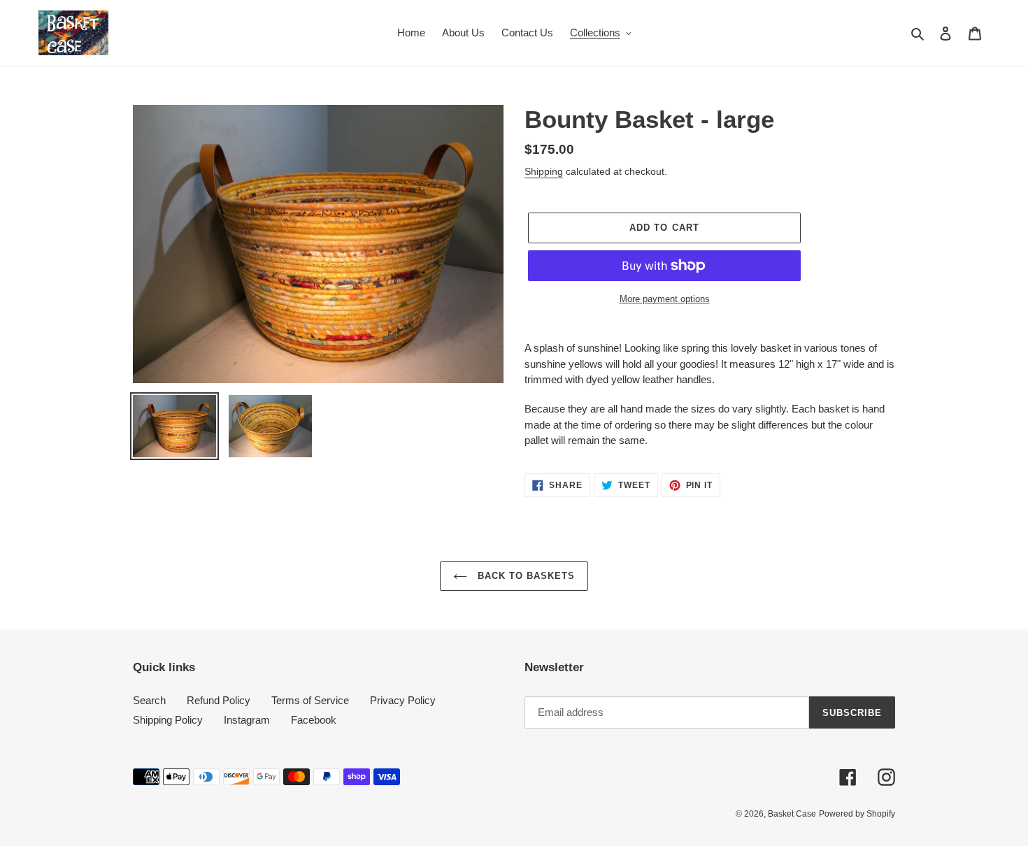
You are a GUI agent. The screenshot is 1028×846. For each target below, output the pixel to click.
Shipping (543, 171)
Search (149, 700)
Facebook (313, 720)
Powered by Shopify (857, 814)
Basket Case (792, 814)
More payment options (665, 299)
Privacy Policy (403, 700)
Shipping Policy (168, 720)
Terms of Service (310, 700)
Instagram (247, 720)
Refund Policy (218, 700)
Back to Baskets (525, 576)
